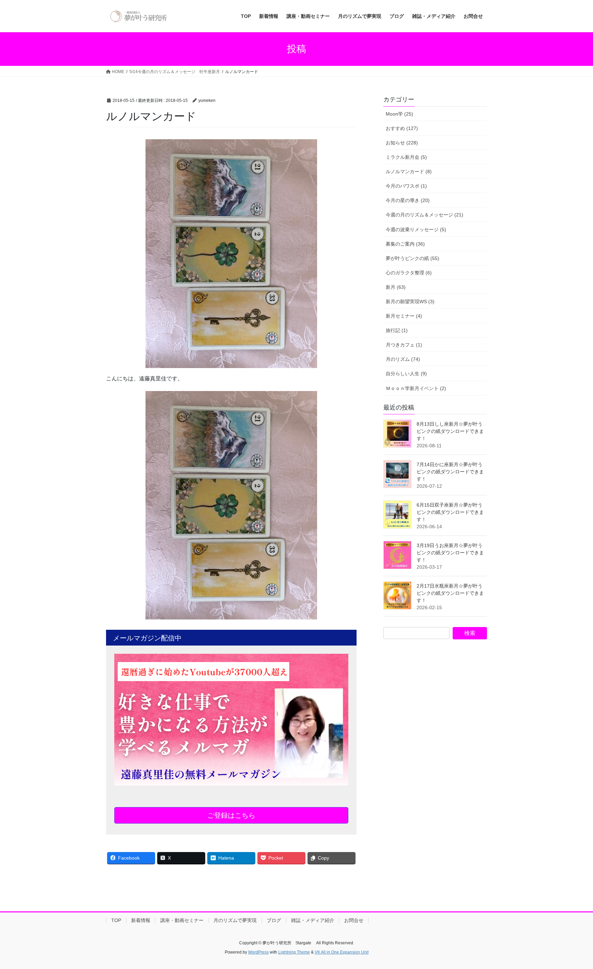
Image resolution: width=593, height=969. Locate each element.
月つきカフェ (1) (404, 344)
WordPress (258, 952)
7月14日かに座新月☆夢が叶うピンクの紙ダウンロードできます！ (450, 472)
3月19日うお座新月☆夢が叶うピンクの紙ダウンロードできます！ (450, 553)
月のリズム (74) (403, 359)
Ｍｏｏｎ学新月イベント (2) (416, 388)
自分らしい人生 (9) (406, 373)
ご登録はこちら (231, 815)
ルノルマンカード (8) (409, 171)
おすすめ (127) (402, 128)
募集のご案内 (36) (405, 244)
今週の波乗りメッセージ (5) (416, 229)
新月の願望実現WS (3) (410, 301)
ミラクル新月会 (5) (406, 157)
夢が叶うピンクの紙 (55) (412, 258)
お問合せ (353, 920)
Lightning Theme (294, 952)
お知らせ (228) (402, 142)
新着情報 (140, 920)
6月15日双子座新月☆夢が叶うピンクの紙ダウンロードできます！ (450, 512)
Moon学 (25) (399, 114)
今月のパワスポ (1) (406, 186)
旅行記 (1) (397, 330)
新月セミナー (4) (404, 316)
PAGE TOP (573, 934)
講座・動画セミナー (182, 920)
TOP (116, 920)
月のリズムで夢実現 (235, 920)
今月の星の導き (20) (408, 200)
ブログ (274, 920)
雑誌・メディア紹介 (312, 920)
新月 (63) (396, 287)
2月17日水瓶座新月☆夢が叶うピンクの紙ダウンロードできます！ (450, 593)
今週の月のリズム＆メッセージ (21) (424, 214)
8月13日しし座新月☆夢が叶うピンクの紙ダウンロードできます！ (450, 431)
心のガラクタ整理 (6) (409, 272)
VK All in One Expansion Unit (342, 952)
